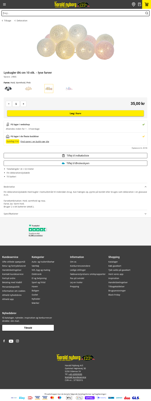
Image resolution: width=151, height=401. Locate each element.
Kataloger (113, 261)
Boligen (35, 290)
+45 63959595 (75, 374)
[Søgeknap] (146, 13)
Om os (73, 261)
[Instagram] (17, 341)
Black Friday (114, 294)
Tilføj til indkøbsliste (78, 155)
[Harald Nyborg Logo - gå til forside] (71, 4)
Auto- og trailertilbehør (43, 261)
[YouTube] (11, 341)
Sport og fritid (38, 282)
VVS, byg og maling (41, 270)
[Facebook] (4, 341)
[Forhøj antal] (23, 104)
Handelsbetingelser (12, 270)
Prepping (74, 286)
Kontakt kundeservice (12, 274)
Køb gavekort (114, 265)
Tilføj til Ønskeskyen (78, 163)
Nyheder (36, 298)
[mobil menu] (4, 4)
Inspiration (113, 278)
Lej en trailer (76, 282)
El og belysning (39, 278)
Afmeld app (8, 299)
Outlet (35, 294)
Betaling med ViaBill (12, 282)
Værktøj (35, 265)
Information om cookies (13, 290)
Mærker (35, 303)
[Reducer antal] (9, 104)
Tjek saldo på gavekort (119, 270)
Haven (35, 286)
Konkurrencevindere (80, 265)
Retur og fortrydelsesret (14, 265)
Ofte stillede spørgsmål (13, 261)
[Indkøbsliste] (140, 4)
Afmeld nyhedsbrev (12, 295)
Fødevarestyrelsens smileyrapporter (88, 274)
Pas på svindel (77, 278)
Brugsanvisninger (117, 290)
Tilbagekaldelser (116, 286)
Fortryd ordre (8, 278)
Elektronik (36, 274)
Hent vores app (115, 274)
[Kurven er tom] (146, 4)
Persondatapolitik (10, 286)
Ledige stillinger (78, 270)
